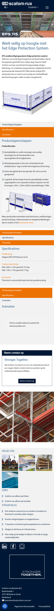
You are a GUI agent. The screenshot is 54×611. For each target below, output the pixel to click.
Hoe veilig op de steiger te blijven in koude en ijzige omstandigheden (26, 536)
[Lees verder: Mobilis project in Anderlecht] (27, 463)
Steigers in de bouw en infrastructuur (20, 529)
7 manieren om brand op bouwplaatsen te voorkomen (27, 524)
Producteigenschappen (12, 125)
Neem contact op (27, 381)
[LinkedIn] (4, 548)
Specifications (8, 130)
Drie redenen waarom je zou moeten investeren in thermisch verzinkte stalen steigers (26, 512)
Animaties (6, 135)
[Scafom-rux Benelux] (17, 4)
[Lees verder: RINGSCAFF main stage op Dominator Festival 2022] (10, 463)
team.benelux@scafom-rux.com (17, 601)
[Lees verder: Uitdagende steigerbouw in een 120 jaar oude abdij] (44, 463)
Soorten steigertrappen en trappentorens (22, 519)
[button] (2, 24)
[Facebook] (13, 548)
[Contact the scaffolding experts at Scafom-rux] (21, 548)
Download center (26, 223)
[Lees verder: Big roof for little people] (10, 480)
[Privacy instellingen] (5, 606)
